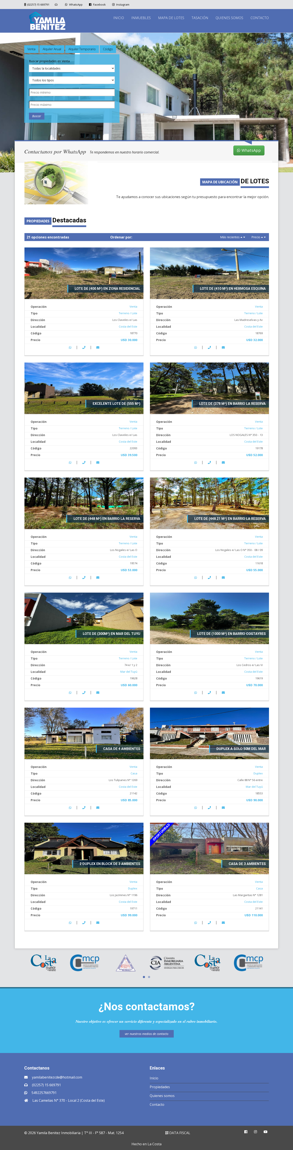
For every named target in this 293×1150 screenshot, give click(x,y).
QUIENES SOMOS (229, 17)
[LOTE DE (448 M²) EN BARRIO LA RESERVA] (83, 503)
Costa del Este (128, 326)
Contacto (157, 1104)
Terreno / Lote (128, 313)
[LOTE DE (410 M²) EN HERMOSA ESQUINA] (209, 272)
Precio (255, 237)
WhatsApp (75, 4)
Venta (133, 306)
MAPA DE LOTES (171, 17)
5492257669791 (44, 1092)
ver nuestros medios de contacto (146, 1034)
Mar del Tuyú (128, 672)
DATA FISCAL (179, 1132)
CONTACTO (260, 17)
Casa (134, 773)
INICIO (118, 17)
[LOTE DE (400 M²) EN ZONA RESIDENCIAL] (83, 272)
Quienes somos (162, 1095)
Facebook (99, 4)
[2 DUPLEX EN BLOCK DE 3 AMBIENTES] (83, 848)
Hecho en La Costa (146, 1144)
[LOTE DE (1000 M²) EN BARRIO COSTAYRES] (209, 618)
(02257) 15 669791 (38, 4)
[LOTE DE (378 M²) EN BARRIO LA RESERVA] (209, 387)
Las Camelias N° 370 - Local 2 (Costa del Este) (68, 1100)
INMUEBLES (141, 17)
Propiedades (160, 1087)
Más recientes (230, 237)
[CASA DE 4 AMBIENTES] (83, 733)
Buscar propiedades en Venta (49, 61)
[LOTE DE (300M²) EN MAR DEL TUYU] (83, 618)
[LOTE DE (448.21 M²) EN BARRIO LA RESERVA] (209, 503)
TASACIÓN (200, 17)
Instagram (122, 4)
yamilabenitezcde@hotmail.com (57, 1077)
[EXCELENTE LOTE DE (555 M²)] (83, 387)
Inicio (154, 1078)
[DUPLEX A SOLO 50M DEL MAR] (209, 733)
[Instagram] (255, 1131)
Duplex (258, 773)
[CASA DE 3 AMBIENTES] (209, 848)
